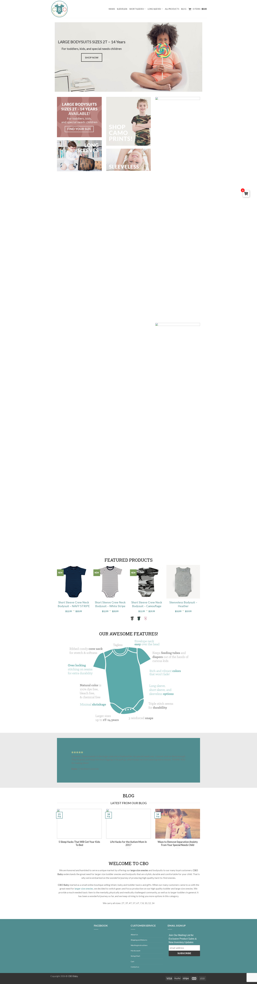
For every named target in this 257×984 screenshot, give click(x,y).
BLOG (183, 9)
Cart (132, 961)
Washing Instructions (139, 945)
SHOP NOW (91, 57)
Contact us (135, 967)
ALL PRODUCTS (172, 9)
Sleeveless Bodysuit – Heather (183, 604)
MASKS (112, 9)
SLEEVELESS (122, 9)
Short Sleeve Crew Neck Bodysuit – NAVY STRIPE (74, 604)
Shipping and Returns (139, 940)
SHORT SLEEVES (136, 9)
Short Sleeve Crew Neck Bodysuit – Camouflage (146, 604)
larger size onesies (84, 888)
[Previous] (63, 760)
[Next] (193, 760)
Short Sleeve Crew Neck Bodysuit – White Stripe (110, 604)
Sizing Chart (135, 956)
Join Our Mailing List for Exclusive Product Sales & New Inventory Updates (183, 939)
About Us (134, 934)
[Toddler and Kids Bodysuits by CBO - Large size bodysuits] (59, 9)
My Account (135, 951)
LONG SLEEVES (154, 9)
